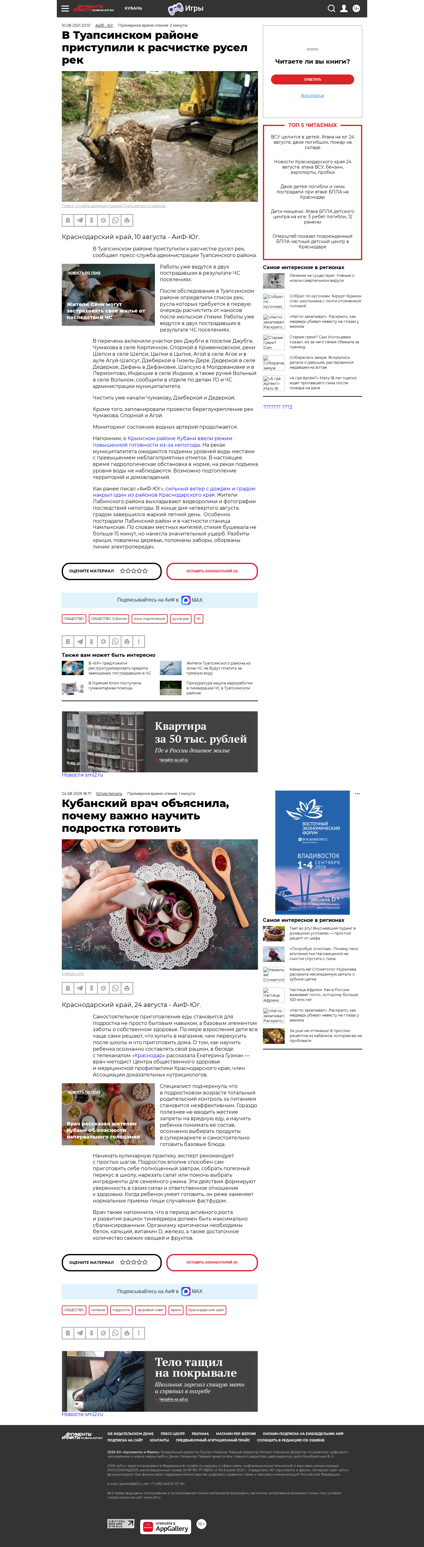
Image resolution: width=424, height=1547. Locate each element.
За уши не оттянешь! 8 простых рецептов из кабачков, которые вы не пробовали (326, 1035)
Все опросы (312, 95)
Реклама (200, 1434)
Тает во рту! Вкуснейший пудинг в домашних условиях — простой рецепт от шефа (323, 933)
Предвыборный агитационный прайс (213, 1440)
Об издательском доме (130, 1434)
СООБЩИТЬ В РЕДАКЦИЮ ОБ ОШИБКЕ (291, 1440)
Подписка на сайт (125, 1440)
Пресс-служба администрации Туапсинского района (113, 205)
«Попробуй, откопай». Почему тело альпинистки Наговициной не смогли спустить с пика (324, 953)
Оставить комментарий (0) (212, 571)
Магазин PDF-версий (236, 1434)
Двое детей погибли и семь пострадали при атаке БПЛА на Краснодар (313, 192)
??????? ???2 (277, 407)
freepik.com (73, 973)
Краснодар (148, 1055)
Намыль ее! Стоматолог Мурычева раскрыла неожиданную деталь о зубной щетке (323, 974)
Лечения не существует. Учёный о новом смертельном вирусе (322, 278)
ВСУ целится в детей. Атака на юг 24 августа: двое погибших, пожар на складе (312, 142)
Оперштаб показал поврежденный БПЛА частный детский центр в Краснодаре (313, 242)
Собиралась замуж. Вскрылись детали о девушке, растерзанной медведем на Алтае (322, 362)
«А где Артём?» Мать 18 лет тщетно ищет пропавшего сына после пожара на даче (323, 383)
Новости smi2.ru (82, 775)
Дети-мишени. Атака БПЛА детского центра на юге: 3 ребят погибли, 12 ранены (312, 217)
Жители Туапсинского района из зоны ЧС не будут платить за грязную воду (218, 668)
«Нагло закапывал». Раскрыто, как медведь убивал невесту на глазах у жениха (324, 321)
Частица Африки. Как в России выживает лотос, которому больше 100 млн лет (324, 994)
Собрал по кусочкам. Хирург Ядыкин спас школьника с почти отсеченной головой (326, 301)
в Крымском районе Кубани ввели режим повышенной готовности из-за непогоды (162, 441)
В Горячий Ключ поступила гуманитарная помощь (114, 685)
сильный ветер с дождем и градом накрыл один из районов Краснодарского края (174, 492)
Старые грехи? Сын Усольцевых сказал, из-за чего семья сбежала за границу (324, 342)
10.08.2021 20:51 (76, 25)
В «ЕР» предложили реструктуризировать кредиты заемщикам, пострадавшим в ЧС (119, 668)
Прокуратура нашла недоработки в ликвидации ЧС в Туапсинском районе (220, 688)
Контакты (159, 1440)
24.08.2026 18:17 (76, 793)
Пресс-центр (173, 1434)
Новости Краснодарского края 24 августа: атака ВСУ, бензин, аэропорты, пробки (312, 167)
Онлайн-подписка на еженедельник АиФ (303, 1434)
